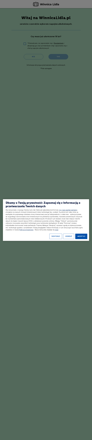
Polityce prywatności (26, 230)
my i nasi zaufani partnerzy (68, 210)
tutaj (56, 230)
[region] (46, 220)
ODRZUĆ (68, 236)
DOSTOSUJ (55, 236)
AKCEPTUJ (81, 236)
